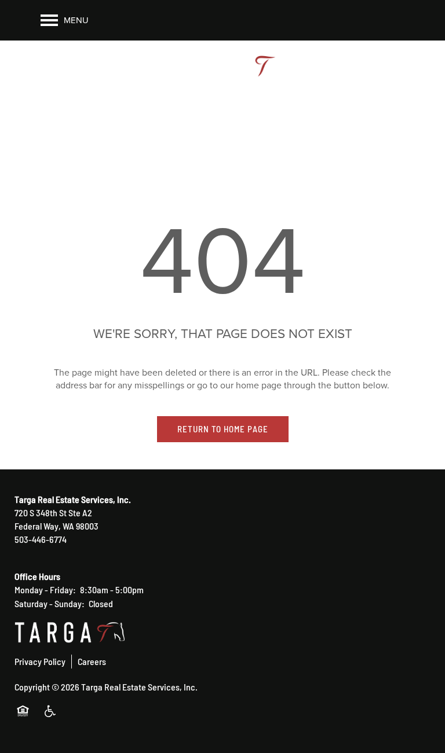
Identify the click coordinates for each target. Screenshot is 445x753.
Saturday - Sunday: (49, 603)
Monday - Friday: (45, 589)
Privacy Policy (39, 661)
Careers (92, 661)
